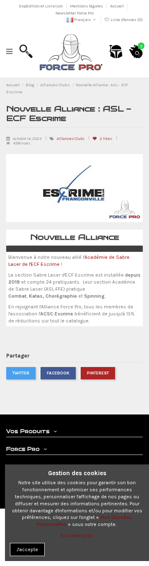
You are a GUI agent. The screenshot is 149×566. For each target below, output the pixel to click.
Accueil (117, 6)
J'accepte (27, 549)
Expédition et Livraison (41, 6)
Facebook (58, 373)
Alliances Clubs (71, 138)
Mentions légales (87, 6)
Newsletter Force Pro (74, 13)
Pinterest (98, 373)
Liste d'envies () (126, 19)
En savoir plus (77, 535)
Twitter (20, 373)
